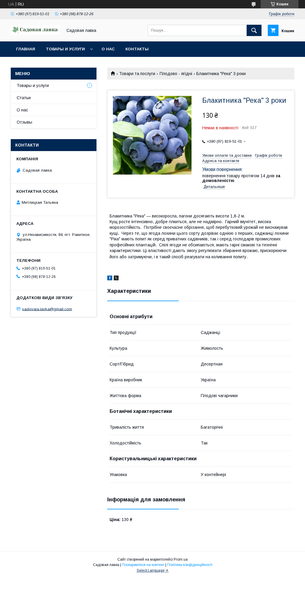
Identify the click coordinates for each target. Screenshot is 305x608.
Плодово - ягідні (176, 73)
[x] (116, 278)
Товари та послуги (137, 73)
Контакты (137, 49)
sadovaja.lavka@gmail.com (47, 309)
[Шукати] (254, 30)
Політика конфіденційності (189, 565)
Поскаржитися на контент (143, 565)
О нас (108, 49)
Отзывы (24, 122)
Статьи (24, 97)
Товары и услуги (65, 49)
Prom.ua (181, 559)
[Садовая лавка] (35, 33)
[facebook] (109, 278)
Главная (25, 49)
